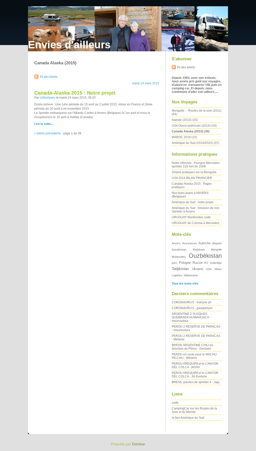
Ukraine (197, 269)
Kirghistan (199, 249)
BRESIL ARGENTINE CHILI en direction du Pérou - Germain (192, 346)
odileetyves (47, 97)
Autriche (204, 243)
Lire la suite (42, 124)
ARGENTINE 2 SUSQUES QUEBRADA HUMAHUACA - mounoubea (191, 317)
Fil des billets (49, 77)
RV (206, 262)
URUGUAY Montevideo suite (191, 217)
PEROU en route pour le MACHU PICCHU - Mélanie (194, 356)
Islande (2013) (182, 120)
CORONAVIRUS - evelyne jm (191, 302)
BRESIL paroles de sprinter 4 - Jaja (196, 382)
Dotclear (138, 444)
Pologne (185, 263)
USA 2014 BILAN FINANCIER (192, 178)
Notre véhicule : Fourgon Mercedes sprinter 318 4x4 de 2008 (196, 164)
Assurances (189, 243)
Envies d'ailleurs (69, 45)
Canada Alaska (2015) (187, 131)
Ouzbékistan (205, 255)
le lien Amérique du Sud (188, 417)
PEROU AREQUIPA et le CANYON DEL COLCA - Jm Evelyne (195, 374)
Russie (197, 263)
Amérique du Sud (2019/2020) (192, 143)
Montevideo (179, 256)
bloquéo (217, 243)
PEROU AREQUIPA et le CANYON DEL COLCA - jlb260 (195, 365)
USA (209, 269)
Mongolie (216, 249)
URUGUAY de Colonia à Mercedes (195, 223)
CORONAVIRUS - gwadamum (192, 308)
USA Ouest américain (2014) (191, 125)
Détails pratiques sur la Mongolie (194, 172)
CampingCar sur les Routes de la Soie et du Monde (194, 410)
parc (174, 262)
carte (175, 402)
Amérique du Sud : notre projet (192, 202)
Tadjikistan (180, 269)
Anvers (176, 243)
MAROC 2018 (181, 137)
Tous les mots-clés (185, 283)
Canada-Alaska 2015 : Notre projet (75, 93)
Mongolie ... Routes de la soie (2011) (197, 110)
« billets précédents (47, 133)
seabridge (216, 262)
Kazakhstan (179, 249)
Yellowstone (191, 275)
